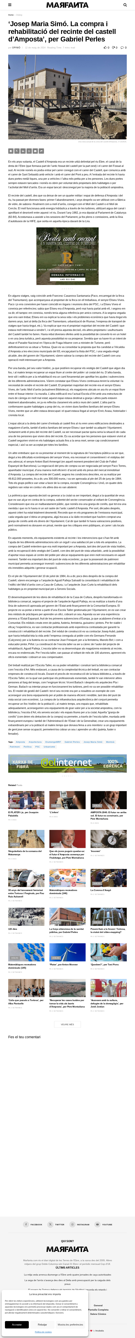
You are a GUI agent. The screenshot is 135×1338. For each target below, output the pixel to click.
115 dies (12, 929)
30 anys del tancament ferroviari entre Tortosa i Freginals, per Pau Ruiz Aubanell (26, 893)
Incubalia (99, 1331)
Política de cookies (43, 1332)
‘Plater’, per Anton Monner (63, 964)
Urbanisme (49, 747)
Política (28, 747)
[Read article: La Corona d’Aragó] (109, 878)
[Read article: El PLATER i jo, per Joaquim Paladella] (26, 800)
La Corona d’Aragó (101, 890)
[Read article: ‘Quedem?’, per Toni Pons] (109, 952)
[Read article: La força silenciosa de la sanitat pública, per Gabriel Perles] (67, 917)
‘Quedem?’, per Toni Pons (105, 964)
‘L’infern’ (54, 812)
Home (11, 15)
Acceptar (17, 1324)
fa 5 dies (12, 820)
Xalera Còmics (98, 1314)
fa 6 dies (53, 817)
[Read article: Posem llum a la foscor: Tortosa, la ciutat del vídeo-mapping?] (109, 917)
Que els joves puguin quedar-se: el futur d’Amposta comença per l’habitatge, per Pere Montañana (67, 854)
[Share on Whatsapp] (29, 151)
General (98, 1305)
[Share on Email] (35, 151)
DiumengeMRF (53, 742)
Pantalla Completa (98, 1309)
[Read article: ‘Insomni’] (109, 839)
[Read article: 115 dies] (26, 917)
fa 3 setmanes (97, 936)
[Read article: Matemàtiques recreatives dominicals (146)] (67, 878)
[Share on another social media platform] (41, 151)
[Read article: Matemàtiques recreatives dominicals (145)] (26, 952)
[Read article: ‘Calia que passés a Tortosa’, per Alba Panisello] (26, 988)
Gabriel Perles (72, 742)
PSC (37, 747)
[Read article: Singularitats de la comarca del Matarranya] (26, 839)
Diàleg (19, 15)
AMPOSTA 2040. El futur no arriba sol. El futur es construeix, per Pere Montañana (108, 815)
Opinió (16, 47)
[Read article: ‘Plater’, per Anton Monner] (67, 952)
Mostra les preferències (70, 1324)
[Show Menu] (9, 5)
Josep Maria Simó (93, 742)
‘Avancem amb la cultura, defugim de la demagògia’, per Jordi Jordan (107, 1003)
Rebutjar (42, 1324)
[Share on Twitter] (17, 151)
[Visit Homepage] (67, 5)
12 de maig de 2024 (35, 47)
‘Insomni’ (95, 851)
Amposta (20, 742)
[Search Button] (125, 5)
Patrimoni (15, 747)
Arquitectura (35, 742)
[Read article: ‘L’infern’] (67, 800)
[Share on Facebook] (11, 151)
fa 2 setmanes (56, 862)
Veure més (67, 1024)
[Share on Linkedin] (23, 151)
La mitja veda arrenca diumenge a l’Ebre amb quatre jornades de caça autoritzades (67, 1274)
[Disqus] (67, 1083)
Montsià (110, 742)
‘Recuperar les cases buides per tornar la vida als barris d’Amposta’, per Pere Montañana (67, 1003)
